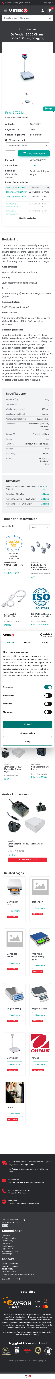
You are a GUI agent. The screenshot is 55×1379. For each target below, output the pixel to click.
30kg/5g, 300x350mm (16, 187)
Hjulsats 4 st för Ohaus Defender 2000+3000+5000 (40, 567)
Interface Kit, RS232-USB (10, 615)
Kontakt (8, 1259)
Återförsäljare (7, 1254)
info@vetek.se (38, 1182)
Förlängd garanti (16, 140)
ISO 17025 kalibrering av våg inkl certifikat (41, 615)
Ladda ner (45, 494)
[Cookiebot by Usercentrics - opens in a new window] (40, 635)
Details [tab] (27, 642)
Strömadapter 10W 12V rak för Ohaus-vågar (13, 769)
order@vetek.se (27, 1274)
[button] (48, 1351)
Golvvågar (35, 562)
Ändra (5, 1225)
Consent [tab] (10, 642)
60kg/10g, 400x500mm (16, 196)
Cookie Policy (7, 1241)
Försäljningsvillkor (9, 1238)
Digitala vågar (30, 29)
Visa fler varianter (27, 218)
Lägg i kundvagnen (36, 153)
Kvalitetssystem (8, 1246)
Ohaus (33, 165)
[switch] (48, 695)
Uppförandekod (8, 1249)
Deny (27, 741)
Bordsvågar (35, 764)
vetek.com (34, 1203)
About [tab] (45, 642)
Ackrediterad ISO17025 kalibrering (13, 564)
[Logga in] (43, 10)
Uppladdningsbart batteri (40, 768)
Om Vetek (6, 1236)
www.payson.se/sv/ (39, 1327)
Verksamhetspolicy (10, 1251)
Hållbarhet (6, 1243)
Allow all (27, 724)
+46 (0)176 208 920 (22, 3)
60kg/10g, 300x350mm (16, 192)
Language (47, 3)
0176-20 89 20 (10, 1272)
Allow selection (27, 733)
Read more (15, 911)
